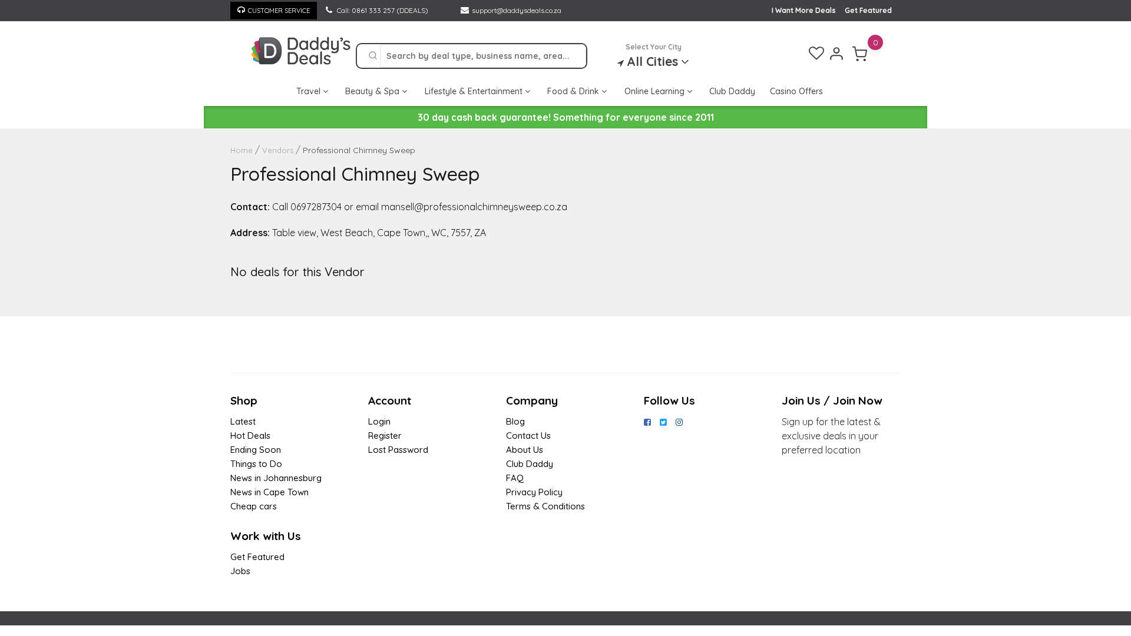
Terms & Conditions (545, 506)
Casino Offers (796, 91)
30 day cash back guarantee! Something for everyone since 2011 (566, 117)
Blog (515, 421)
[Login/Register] (836, 53)
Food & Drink (574, 91)
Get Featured (868, 10)
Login (379, 421)
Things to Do (256, 463)
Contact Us (528, 435)
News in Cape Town (269, 492)
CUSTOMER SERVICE (279, 10)
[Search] (373, 56)
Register (385, 435)
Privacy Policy (534, 492)
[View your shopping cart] (860, 53)
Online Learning (655, 91)
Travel (309, 91)
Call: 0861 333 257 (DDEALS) (381, 10)
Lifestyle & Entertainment (475, 91)
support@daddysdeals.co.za (516, 10)
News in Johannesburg (276, 477)
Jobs (240, 571)
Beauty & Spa (373, 91)
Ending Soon (255, 449)
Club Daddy (732, 91)
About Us (524, 449)
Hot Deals (250, 435)
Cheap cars (253, 506)
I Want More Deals (804, 10)
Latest (243, 421)
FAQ (515, 477)
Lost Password (398, 449)
